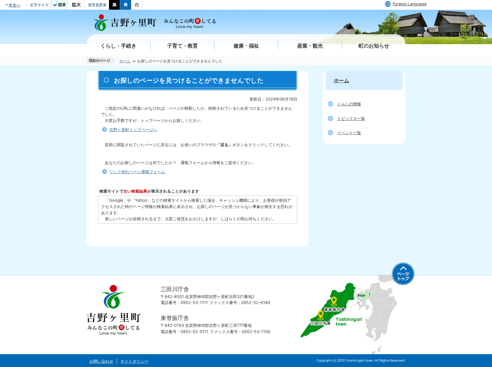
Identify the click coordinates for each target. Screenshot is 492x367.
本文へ (14, 5)
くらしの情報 (349, 103)
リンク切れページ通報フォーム (137, 171)
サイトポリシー (134, 361)
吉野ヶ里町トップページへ (133, 129)
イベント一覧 (349, 132)
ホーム (124, 61)
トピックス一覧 (351, 118)
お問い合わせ (101, 361)
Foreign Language (410, 3)
